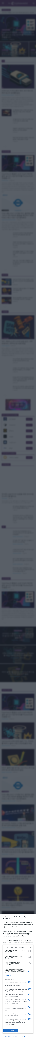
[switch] (29, 951)
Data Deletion (8, 1036)
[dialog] (18, 977)
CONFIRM (11, 1030)
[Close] (32, 917)
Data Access (18, 1036)
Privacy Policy (27, 1036)
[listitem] (18, 947)
